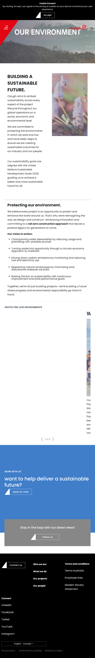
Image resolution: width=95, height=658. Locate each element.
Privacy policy (8, 650)
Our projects (40, 578)
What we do (40, 571)
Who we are (40, 564)
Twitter (5, 619)
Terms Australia (74, 570)
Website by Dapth (53, 650)
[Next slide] (53, 439)
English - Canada (23, 643)
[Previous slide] (42, 439)
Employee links (74, 577)
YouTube (6, 626)
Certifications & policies (30, 650)
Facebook (7, 612)
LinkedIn (6, 605)
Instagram (7, 633)
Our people (39, 585)
